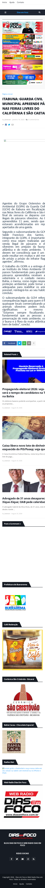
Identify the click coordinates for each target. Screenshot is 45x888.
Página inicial (7, 94)
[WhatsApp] (24, 343)
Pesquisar (39, 12)
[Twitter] (9, 125)
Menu (5, 12)
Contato (20, 2)
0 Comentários (33, 119)
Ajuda (11, 2)
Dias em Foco (22, 12)
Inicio (4, 2)
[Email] (13, 125)
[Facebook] (6, 125)
